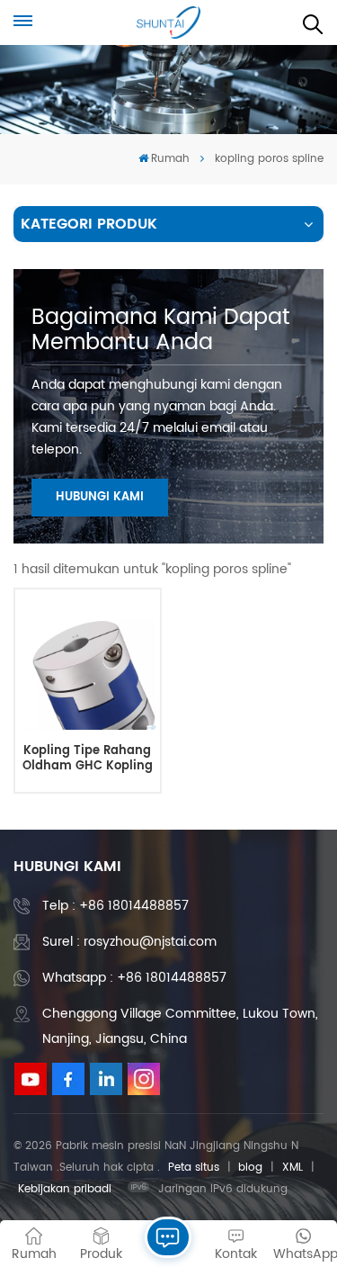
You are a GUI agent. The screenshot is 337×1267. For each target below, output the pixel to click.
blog (250, 1167)
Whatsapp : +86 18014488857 (134, 977)
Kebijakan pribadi (64, 1189)
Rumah (170, 158)
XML (292, 1167)
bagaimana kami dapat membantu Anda (160, 330)
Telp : (115, 905)
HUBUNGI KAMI (100, 497)
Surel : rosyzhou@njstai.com (129, 941)
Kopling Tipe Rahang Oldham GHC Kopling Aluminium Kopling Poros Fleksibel (87, 759)
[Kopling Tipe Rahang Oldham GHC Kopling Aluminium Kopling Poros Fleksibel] (87, 661)
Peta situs (193, 1167)
